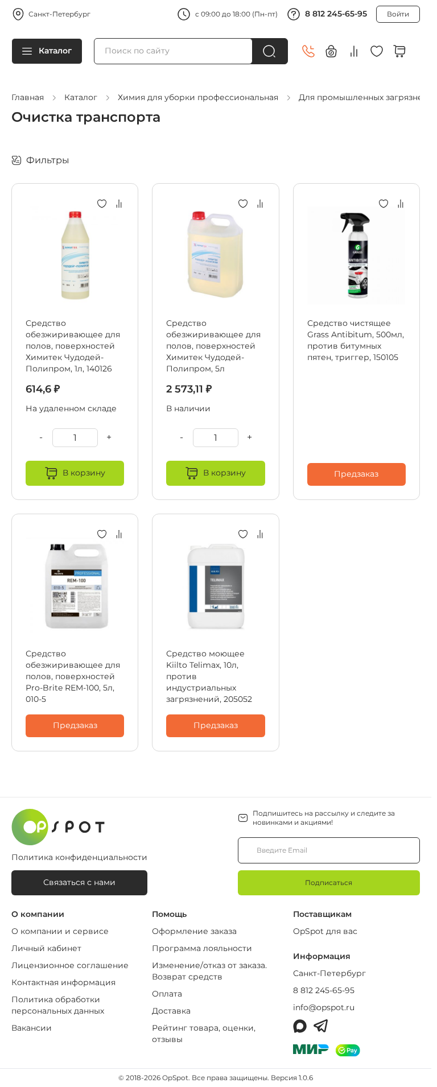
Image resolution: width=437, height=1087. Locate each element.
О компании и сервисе (60, 931)
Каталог (55, 51)
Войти (398, 14)
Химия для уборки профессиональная (198, 97)
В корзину (84, 473)
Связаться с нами (79, 882)
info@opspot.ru (323, 1007)
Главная (27, 97)
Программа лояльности (202, 948)
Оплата (167, 994)
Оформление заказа (194, 931)
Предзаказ (356, 474)
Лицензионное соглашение (70, 965)
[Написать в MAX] (300, 1026)
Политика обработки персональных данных (57, 1005)
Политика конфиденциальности (79, 857)
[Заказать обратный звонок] (308, 51)
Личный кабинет (46, 948)
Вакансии (31, 1028)
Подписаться (328, 882)
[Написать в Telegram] (321, 1026)
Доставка (171, 1011)
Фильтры (47, 160)
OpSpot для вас (325, 931)
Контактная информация (63, 982)
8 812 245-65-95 (336, 14)
